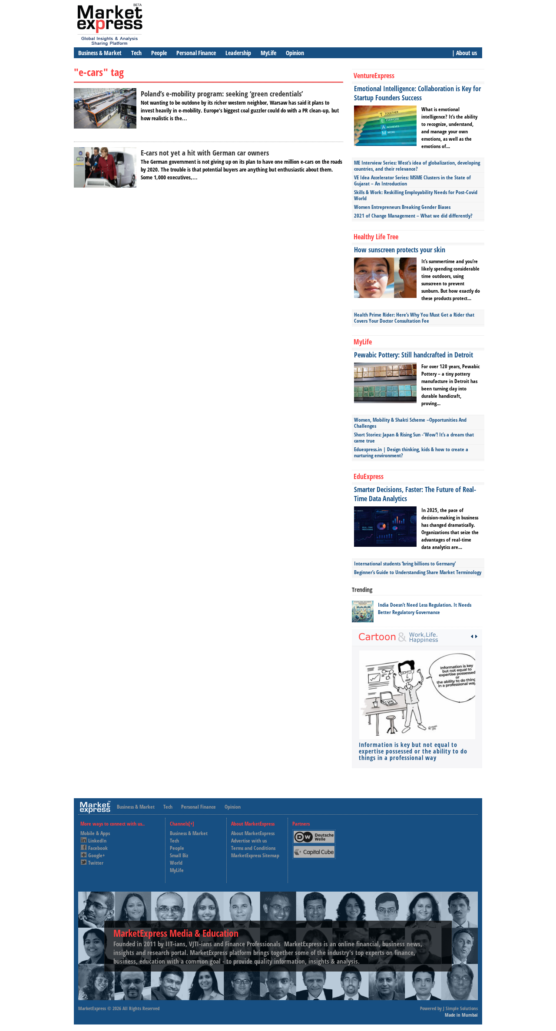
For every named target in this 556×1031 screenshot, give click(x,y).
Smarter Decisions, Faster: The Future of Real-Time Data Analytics (415, 494)
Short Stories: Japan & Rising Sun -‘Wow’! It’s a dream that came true (414, 437)
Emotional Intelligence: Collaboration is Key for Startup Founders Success (417, 93)
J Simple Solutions (460, 1008)
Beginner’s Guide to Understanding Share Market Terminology (417, 572)
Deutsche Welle (316, 833)
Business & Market (100, 53)
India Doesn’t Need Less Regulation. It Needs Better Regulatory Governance (424, 608)
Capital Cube (313, 848)
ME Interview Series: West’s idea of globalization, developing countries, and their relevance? (417, 165)
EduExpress (369, 476)
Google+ (96, 855)
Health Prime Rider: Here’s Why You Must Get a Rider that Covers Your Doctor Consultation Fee (414, 317)
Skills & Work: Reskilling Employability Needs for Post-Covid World (415, 195)
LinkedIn (97, 840)
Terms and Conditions (253, 848)
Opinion (295, 53)
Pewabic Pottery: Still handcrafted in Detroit (413, 355)
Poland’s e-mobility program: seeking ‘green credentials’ (222, 94)
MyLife (268, 53)
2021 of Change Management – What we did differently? (413, 215)
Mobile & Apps (95, 833)
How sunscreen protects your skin (399, 249)
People (159, 53)
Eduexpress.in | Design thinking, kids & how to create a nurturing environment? (411, 452)
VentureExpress (374, 75)
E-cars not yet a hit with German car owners (205, 153)
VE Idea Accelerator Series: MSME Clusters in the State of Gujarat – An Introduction (412, 180)
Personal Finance (196, 53)
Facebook (98, 848)
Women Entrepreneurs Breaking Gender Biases (402, 207)
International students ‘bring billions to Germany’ (405, 563)
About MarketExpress (253, 833)
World (176, 862)
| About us (464, 53)
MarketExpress (92, 1008)
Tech (136, 53)
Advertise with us (249, 840)
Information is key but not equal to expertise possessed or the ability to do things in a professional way (413, 751)
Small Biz (179, 855)
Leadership (238, 53)
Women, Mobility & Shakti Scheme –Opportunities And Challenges (410, 423)
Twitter (95, 862)
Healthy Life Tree (376, 236)
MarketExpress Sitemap (255, 855)
